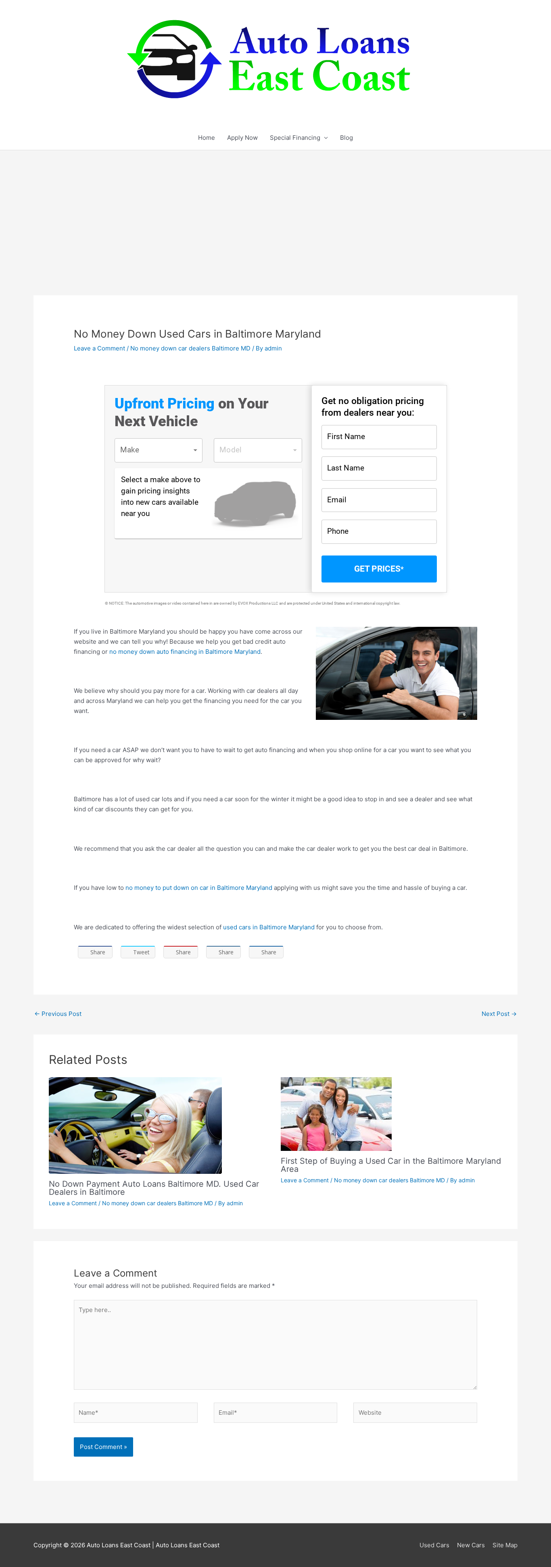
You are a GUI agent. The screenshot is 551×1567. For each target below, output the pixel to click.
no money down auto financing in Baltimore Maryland (184, 651)
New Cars (471, 1545)
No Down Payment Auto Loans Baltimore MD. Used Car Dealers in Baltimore (154, 1188)
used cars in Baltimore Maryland (269, 927)
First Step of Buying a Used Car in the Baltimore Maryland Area (391, 1165)
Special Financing (295, 137)
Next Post (499, 1014)
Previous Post (57, 1014)
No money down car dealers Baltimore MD (190, 348)
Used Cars (434, 1545)
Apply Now (242, 137)
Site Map (505, 1545)
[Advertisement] (275, 210)
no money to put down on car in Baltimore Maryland (198, 887)
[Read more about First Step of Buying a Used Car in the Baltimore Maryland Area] (336, 1113)
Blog (346, 137)
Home (206, 137)
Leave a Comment (99, 348)
